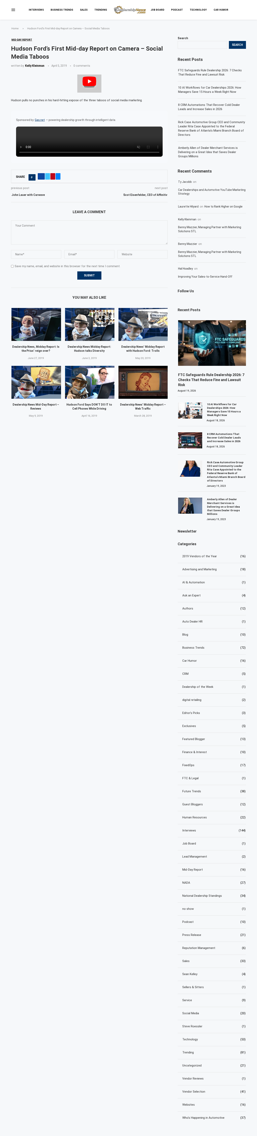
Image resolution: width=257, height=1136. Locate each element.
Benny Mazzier (187, 243)
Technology (198, 9)
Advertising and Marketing (214, 569)
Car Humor (221, 9)
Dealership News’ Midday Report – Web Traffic (143, 406)
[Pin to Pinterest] (52, 176)
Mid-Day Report (214, 869)
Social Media (214, 1013)
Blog (214, 634)
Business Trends (62, 9)
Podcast (177, 9)
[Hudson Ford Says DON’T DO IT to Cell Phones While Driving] (90, 382)
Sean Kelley (214, 974)
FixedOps (214, 765)
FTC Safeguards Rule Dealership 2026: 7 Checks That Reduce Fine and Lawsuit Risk (210, 72)
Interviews (36, 9)
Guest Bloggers (214, 804)
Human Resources (214, 817)
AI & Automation (214, 582)
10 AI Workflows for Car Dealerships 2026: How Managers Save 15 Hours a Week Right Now (209, 90)
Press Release (214, 935)
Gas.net (40, 120)
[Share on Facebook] (41, 176)
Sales (84, 9)
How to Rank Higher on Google (223, 206)
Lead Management (214, 856)
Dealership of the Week (214, 687)
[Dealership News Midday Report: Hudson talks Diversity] (90, 324)
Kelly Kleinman (34, 65)
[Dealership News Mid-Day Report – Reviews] (36, 382)
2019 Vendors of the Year (214, 556)
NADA (214, 882)
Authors (214, 608)
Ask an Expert (214, 595)
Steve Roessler (214, 1026)
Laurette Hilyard (188, 206)
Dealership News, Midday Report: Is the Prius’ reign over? (35, 348)
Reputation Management (214, 948)
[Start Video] (89, 84)
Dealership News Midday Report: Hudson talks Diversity (89, 348)
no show (214, 909)
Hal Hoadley (185, 268)
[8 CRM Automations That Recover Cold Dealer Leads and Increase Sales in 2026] (190, 440)
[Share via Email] (58, 176)
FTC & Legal (214, 778)
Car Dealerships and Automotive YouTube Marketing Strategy (212, 191)
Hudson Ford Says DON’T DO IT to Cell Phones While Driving (89, 406)
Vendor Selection (214, 1091)
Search (183, 38)
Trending (100, 9)
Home (14, 28)
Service (214, 1000)
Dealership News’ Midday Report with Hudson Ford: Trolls (143, 348)
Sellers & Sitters (214, 987)
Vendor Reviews (214, 1078)
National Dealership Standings (214, 896)
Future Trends (214, 791)
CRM (214, 674)
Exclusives (214, 726)
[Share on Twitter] (47, 176)
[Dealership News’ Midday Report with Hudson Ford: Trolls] (143, 324)
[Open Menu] (13, 10)
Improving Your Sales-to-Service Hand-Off (205, 276)
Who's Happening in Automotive (214, 1118)
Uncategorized (214, 1065)
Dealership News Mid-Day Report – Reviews (36, 406)
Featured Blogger (214, 739)
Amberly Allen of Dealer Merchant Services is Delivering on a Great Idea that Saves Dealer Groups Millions (208, 152)
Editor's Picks (214, 713)
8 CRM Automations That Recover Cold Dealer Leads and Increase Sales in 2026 (209, 107)
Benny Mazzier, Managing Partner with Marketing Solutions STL (209, 229)
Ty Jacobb (185, 181)
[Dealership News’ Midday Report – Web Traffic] (143, 382)
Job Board (157, 9)
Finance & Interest (214, 752)
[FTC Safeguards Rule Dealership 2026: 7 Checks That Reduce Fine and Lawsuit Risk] (212, 343)
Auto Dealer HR (214, 621)
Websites (214, 1104)
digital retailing (214, 700)
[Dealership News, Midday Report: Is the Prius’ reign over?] (36, 324)
